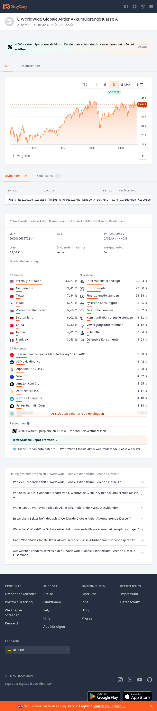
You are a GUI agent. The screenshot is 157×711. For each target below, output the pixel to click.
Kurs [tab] (8, 66)
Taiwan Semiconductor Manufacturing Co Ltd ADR (50, 354)
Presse (87, 618)
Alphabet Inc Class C (30, 369)
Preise (48, 594)
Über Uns (89, 594)
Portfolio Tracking (19, 602)
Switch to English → (109, 706)
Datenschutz (130, 602)
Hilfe (46, 618)
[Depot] (142, 6)
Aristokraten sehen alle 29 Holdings (75, 413)
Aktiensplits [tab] (48, 176)
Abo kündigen (54, 626)
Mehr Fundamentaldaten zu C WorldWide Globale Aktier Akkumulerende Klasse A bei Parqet (81, 449)
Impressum (129, 594)
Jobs (85, 602)
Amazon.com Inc (27, 383)
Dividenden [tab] (16, 176)
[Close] (151, 706)
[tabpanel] (78, 120)
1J (95, 84)
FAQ (46, 610)
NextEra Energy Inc (29, 398)
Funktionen (52, 602)
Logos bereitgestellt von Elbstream (29, 684)
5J (114, 85)
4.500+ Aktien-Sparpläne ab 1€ (62, 431)
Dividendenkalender (20, 594)
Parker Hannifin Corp (30, 405)
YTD (84, 84)
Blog (85, 610)
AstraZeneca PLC (27, 391)
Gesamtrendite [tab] (29, 66)
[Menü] (151, 6)
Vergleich (23, 156)
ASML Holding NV (28, 361)
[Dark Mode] (134, 6)
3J (104, 84)
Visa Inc (21, 376)
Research (12, 623)
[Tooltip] (28, 423)
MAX (127, 84)
